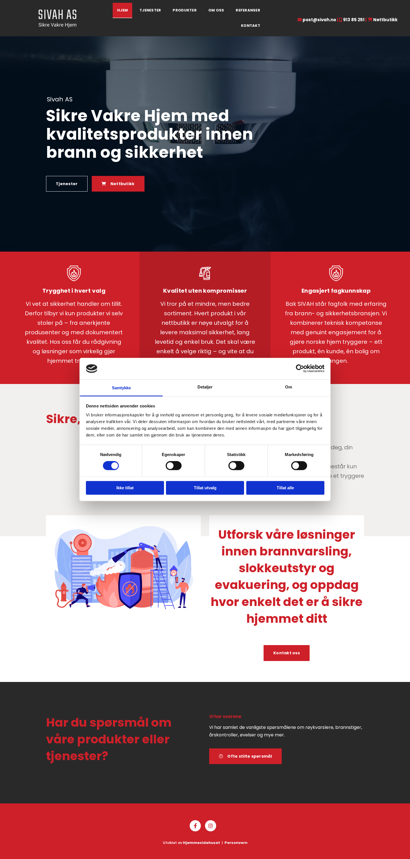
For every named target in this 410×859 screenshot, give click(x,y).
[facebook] (195, 825)
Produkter (184, 10)
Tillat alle (285, 487)
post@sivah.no (319, 20)
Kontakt (250, 25)
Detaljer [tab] (205, 387)
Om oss (216, 10)
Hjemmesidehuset (201, 842)
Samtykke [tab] (121, 387)
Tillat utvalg (205, 487)
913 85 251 (354, 20)
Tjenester (150, 10)
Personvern (236, 842)
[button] (67, 184)
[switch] (174, 465)
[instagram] (210, 825)
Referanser (248, 10)
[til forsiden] (58, 18)
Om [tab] (288, 387)
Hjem (122, 10)
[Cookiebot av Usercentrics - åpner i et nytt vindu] (300, 368)
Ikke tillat (125, 487)
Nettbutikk (385, 20)
